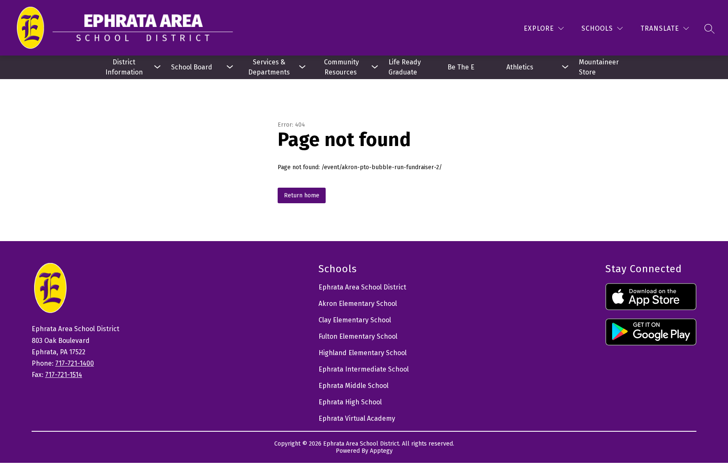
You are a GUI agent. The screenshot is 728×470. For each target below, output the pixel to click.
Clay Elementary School (354, 320)
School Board (191, 67)
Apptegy (381, 450)
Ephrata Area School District (362, 287)
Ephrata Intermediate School (363, 369)
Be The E (460, 67)
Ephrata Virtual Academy (356, 418)
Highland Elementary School (362, 353)
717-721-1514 (63, 375)
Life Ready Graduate (405, 67)
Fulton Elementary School (357, 336)
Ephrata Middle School (353, 386)
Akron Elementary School (357, 304)
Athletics (519, 67)
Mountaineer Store (600, 67)
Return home (301, 195)
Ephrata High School (350, 402)
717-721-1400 (74, 363)
